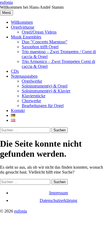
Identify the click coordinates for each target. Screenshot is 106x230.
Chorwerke (31, 100)
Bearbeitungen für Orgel (43, 105)
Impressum (58, 192)
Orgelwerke (32, 81)
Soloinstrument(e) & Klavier (46, 91)
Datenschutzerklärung (58, 200)
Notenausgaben (24, 76)
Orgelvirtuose (22, 27)
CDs (15, 71)
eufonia (6, 2)
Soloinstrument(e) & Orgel (44, 86)
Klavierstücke (33, 95)
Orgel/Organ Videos (39, 32)
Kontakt (18, 110)
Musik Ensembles (26, 37)
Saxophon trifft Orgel (40, 46)
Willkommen (22, 22)
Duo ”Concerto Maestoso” (44, 42)
